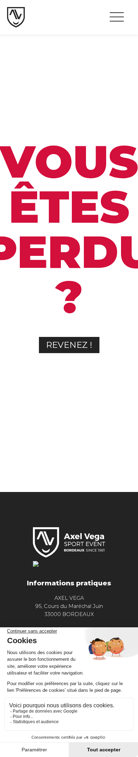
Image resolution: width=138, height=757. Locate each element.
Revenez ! (69, 345)
